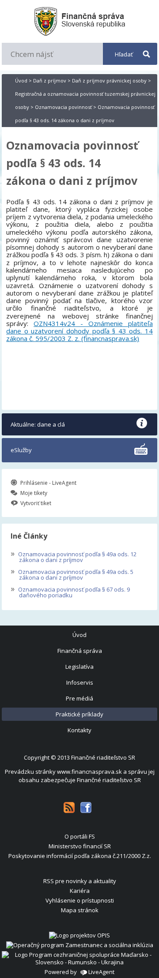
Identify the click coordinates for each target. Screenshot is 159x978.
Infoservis (79, 682)
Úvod (21, 80)
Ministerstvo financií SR (80, 846)
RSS (69, 807)
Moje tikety (33, 493)
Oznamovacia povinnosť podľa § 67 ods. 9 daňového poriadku (70, 591)
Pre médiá (79, 698)
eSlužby (21, 450)
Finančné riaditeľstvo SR (103, 757)
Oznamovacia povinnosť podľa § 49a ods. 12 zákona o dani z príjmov (73, 556)
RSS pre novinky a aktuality (79, 881)
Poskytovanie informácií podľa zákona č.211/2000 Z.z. (79, 856)
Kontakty (79, 730)
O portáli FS (79, 836)
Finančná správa (79, 651)
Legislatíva (79, 667)
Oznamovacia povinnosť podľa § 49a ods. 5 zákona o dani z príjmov (72, 573)
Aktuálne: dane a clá (38, 424)
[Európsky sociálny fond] (79, 945)
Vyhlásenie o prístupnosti (79, 900)
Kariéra (80, 891)
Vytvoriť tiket (35, 503)
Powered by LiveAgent (79, 972)
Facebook (85, 807)
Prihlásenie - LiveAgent (48, 483)
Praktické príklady (79, 714)
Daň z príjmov (49, 80)
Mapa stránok (79, 910)
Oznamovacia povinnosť (63, 107)
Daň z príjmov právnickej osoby (109, 80)
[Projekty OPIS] (79, 935)
